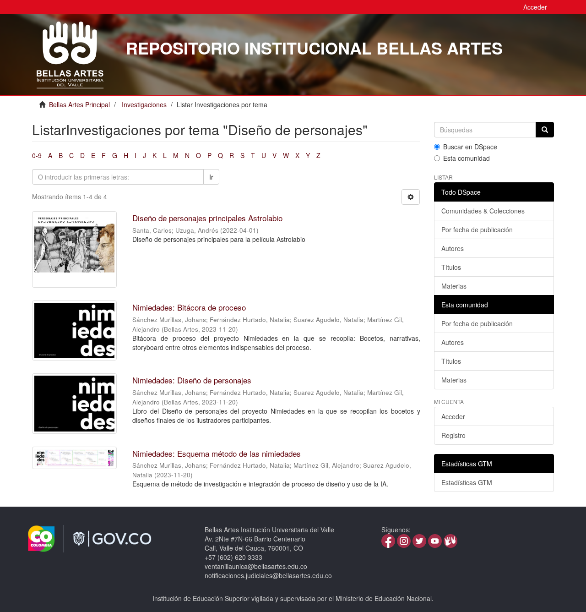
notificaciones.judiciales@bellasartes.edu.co (268, 575)
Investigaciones (144, 104)
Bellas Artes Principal (79, 104)
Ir (211, 176)
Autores (452, 248)
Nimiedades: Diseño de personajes (191, 380)
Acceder (453, 416)
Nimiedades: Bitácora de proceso (189, 307)
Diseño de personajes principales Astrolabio (207, 218)
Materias (454, 285)
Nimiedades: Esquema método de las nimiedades (216, 453)
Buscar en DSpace (470, 146)
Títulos (451, 267)
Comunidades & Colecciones (483, 210)
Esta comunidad (466, 158)
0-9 (37, 155)
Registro (453, 435)
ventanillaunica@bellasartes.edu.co (256, 566)
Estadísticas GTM (466, 482)
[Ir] (545, 129)
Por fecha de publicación (477, 229)
